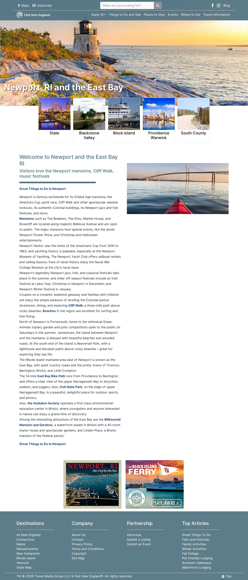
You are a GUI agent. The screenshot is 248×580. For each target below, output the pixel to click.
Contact (78, 539)
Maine (20, 544)
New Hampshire (28, 553)
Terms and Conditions (88, 549)
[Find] (158, 5)
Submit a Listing (139, 539)
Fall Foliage (190, 553)
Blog (226, 5)
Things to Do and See (125, 14)
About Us (78, 535)
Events (173, 14)
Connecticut (25, 539)
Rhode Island (25, 558)
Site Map (78, 558)
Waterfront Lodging (196, 567)
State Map (24, 567)
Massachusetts (27, 549)
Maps (25, 5)
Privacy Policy (82, 544)
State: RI (97, 14)
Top (229, 576)
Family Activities (194, 544)
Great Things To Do (196, 535)
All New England (28, 535)
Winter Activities (194, 549)
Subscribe (44, 5)
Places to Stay (154, 14)
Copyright (79, 553)
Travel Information (216, 14)
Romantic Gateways (196, 563)
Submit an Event (139, 544)
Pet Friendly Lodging (197, 558)
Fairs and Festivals (195, 539)
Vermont (22, 563)
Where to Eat (190, 14)
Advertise (134, 535)
